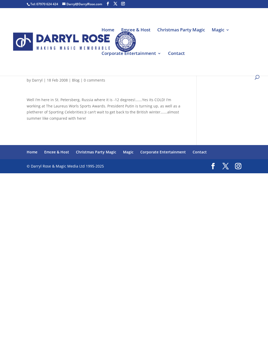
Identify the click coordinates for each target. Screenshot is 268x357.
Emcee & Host (135, 30)
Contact (176, 53)
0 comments (94, 80)
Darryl (37, 80)
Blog (76, 80)
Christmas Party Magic (181, 30)
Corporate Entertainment (129, 53)
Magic (218, 30)
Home (108, 30)
